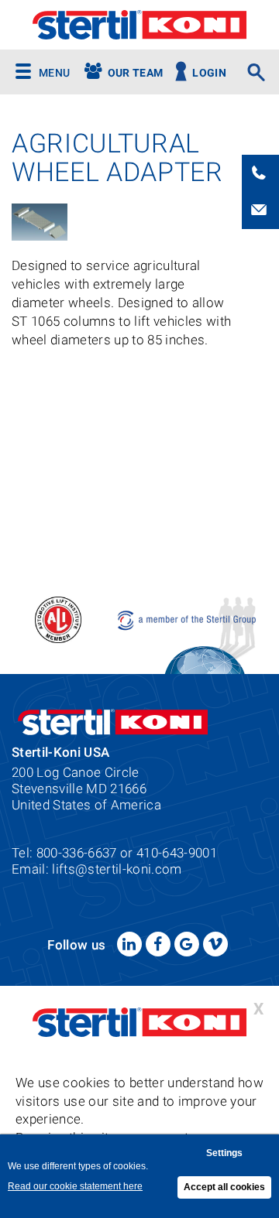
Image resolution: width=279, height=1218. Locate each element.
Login (209, 73)
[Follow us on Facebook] (158, 944)
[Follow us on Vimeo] (215, 944)
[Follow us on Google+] (186, 944)
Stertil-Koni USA (139, 25)
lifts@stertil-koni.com (116, 869)
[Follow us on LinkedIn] (129, 944)
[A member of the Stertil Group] (188, 619)
